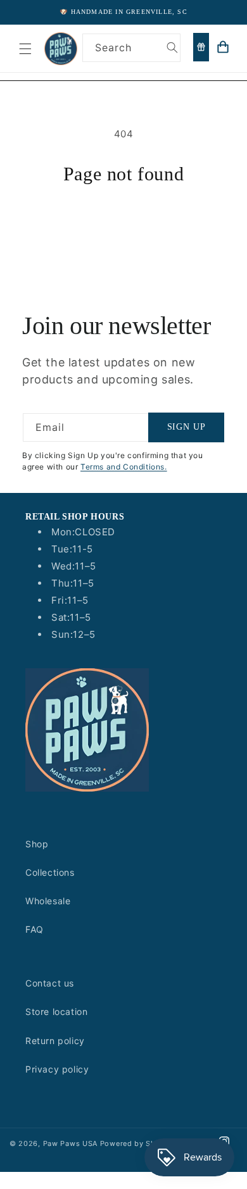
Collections (50, 872)
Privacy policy (57, 1069)
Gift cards (201, 47)
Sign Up (186, 427)
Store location (56, 1011)
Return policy (55, 1040)
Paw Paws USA (71, 1143)
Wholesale (47, 900)
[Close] (231, 76)
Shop (36, 843)
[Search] (172, 47)
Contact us (49, 983)
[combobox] (131, 48)
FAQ (34, 929)
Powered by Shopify (137, 1143)
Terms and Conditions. (123, 466)
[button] (25, 49)
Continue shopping (123, 219)
